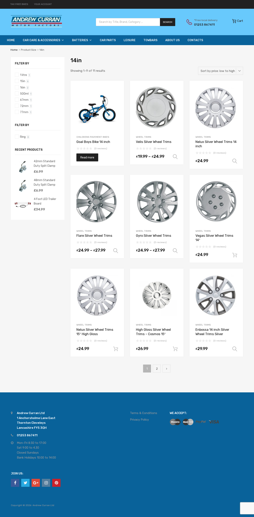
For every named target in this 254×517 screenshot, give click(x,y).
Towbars (150, 40)
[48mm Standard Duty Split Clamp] (23, 192)
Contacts (195, 40)
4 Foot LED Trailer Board (45, 201)
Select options (175, 156)
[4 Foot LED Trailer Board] (23, 211)
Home (11, 40)
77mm (24, 112)
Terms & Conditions (143, 413)
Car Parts (108, 40)
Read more (87, 157)
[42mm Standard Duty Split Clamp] (23, 174)
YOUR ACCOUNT (43, 4)
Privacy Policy (139, 419)
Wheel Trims (143, 137)
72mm (24, 106)
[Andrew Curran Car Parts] (36, 26)
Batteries (80, 40)
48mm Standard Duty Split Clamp (44, 182)
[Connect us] (15, 482)
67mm (24, 99)
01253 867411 (204, 24)
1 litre (23, 75)
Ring (23, 136)
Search (167, 22)
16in (22, 87)
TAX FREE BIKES (19, 4)
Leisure (130, 40)
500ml (24, 93)
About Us (172, 40)
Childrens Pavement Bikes (92, 137)
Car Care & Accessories (41, 40)
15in (22, 81)
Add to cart (234, 255)
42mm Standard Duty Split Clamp (44, 163)
